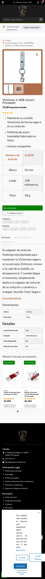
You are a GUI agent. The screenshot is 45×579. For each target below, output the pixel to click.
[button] (37, 54)
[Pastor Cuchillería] (22, 11)
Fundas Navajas (8, 222)
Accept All (20, 566)
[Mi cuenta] (38, 2)
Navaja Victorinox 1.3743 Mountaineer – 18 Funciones (32, 394)
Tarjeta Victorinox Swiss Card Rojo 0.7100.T (12, 393)
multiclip (23, 229)
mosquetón (14, 229)
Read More (20, 550)
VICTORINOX (24, 222)
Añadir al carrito (15, 213)
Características (11, 298)
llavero (5, 229)
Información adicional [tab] (22, 237)
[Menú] (3, 2)
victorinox (31, 229)
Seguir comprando (31, 27)
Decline (22, 557)
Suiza (17, 222)
